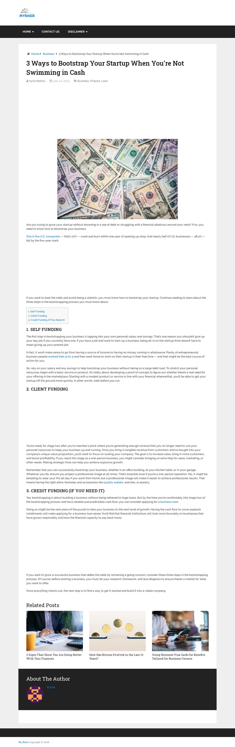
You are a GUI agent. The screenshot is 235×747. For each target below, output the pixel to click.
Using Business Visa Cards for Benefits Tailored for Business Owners (178, 656)
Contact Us (50, 31)
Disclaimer (76, 31)
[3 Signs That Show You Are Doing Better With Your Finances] (54, 631)
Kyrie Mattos (37, 81)
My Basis (23, 742)
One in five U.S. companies (43, 236)
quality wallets (113, 482)
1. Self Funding (36, 311)
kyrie (51, 687)
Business (48, 53)
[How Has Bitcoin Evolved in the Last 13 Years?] (117, 631)
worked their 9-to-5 (60, 356)
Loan (104, 81)
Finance (95, 81)
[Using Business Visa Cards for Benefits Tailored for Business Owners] (180, 631)
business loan (169, 501)
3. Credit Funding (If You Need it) (46, 319)
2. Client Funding (37, 315)
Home (27, 31)
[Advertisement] (117, 112)
